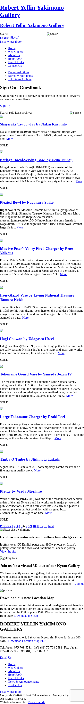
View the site (8, 551)
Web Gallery (15, 51)
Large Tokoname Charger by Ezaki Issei (32, 417)
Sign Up (5, 105)
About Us (14, 55)
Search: (4, 33)
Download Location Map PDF (27, 641)
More (9, 138)
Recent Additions (18, 72)
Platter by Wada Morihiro (21, 491)
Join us (79, 583)
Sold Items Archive (19, 79)
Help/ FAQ (15, 58)
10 (34, 526)
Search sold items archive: (16, 112)
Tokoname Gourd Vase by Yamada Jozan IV (36, 374)
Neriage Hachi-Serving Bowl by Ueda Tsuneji (36, 160)
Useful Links (16, 62)
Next (51, 526)
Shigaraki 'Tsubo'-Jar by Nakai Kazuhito (33, 124)
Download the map (26, 615)
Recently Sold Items (20, 75)
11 (38, 526)
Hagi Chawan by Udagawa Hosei (27, 339)
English (4, 37)
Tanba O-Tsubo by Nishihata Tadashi (30, 459)
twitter (10, 41)
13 (45, 526)
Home (11, 48)
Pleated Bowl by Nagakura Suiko (27, 202)
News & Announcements (23, 681)
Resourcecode (36, 702)
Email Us (6, 657)
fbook (18, 41)
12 (41, 526)
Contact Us (15, 65)
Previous (5, 526)
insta (3, 41)
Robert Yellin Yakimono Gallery (32, 25)
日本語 (15, 37)
